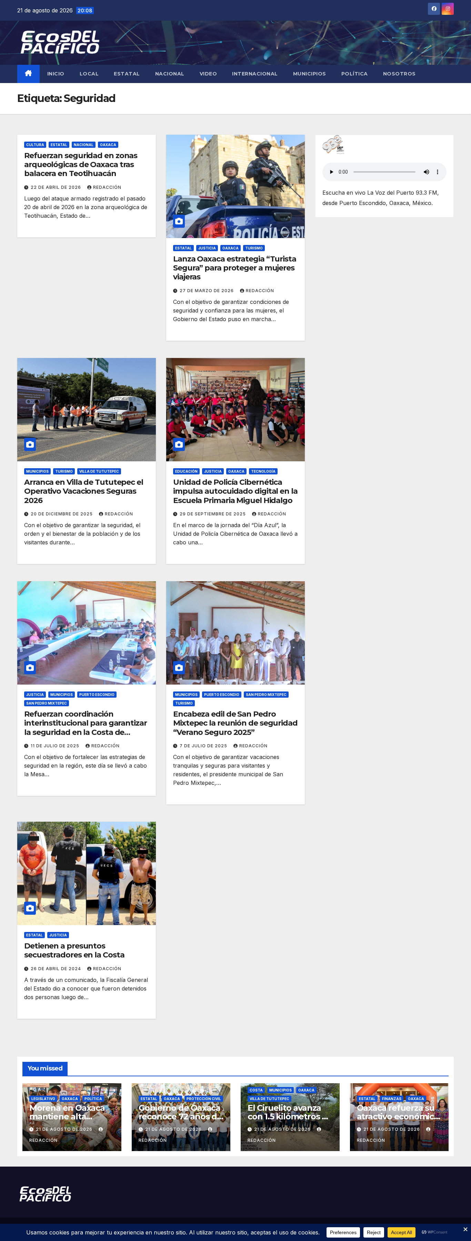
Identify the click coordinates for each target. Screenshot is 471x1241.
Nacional (169, 74)
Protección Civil (204, 1099)
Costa (256, 1090)
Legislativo (43, 1099)
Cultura (35, 145)
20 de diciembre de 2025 (62, 513)
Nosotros (399, 74)
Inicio (55, 74)
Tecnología (263, 471)
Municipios (309, 74)
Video (208, 74)
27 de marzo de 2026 (207, 290)
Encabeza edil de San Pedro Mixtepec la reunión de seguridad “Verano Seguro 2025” (235, 723)
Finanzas (391, 1099)
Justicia (207, 248)
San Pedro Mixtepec (46, 703)
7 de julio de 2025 (204, 745)
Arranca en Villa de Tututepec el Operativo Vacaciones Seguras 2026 (83, 491)
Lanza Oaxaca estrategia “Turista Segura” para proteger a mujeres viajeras (234, 268)
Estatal (127, 74)
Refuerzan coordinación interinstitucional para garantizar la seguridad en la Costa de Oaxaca (85, 727)
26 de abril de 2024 (56, 968)
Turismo (254, 248)
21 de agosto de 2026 (65, 1129)
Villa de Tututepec (99, 471)
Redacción (107, 187)
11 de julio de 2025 (56, 745)
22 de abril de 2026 (56, 187)
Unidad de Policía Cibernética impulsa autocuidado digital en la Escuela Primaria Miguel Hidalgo (235, 491)
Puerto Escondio (96, 695)
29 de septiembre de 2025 (213, 513)
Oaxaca (108, 145)
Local (89, 74)
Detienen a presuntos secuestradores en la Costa (74, 950)
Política (354, 74)
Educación (186, 471)
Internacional (255, 74)
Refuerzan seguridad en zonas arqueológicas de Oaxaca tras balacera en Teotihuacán (80, 164)
